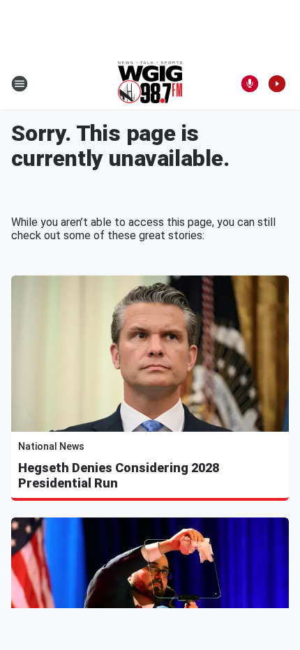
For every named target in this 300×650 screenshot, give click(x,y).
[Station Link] (150, 83)
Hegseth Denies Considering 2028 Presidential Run (118, 475)
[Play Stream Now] (277, 83)
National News (51, 446)
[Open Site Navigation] (19, 83)
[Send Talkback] (249, 83)
